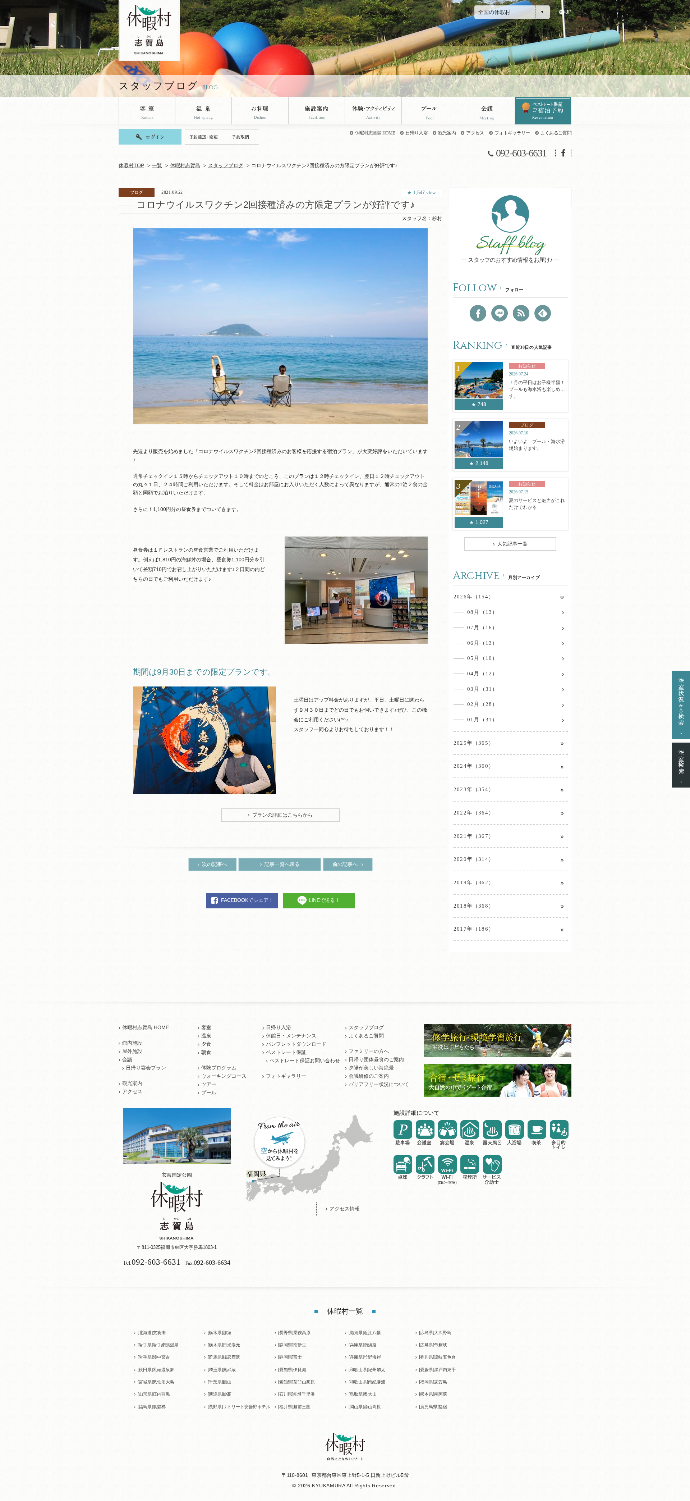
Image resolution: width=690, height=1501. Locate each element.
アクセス (475, 133)
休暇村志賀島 (185, 165)
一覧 (157, 165)
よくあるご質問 (555, 133)
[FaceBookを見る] (478, 313)
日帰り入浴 (416, 133)
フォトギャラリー (512, 133)
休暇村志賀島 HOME (375, 133)
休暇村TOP (131, 165)
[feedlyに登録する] (542, 313)
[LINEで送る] (499, 313)
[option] (280, 326)
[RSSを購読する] (521, 313)
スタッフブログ (225, 165)
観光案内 (447, 133)
